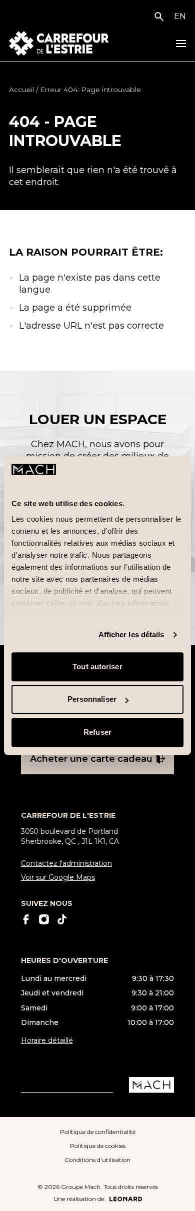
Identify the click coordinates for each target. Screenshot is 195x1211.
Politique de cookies (98, 1145)
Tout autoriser (97, 666)
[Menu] (181, 44)
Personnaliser (92, 699)
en (180, 16)
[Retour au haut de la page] (178, 1195)
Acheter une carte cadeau (91, 758)
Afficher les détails (131, 635)
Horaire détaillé (47, 1040)
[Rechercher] (161, 16)
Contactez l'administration (66, 863)
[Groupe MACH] (151, 1085)
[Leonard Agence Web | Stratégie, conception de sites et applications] (126, 1198)
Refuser (98, 732)
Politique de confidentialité (98, 1131)
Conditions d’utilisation (97, 1159)
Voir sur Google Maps (58, 877)
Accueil (21, 89)
